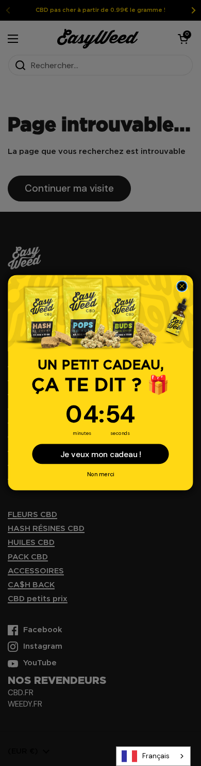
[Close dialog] (182, 287)
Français (156, 756)
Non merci (100, 474)
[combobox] (153, 756)
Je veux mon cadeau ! (100, 454)
